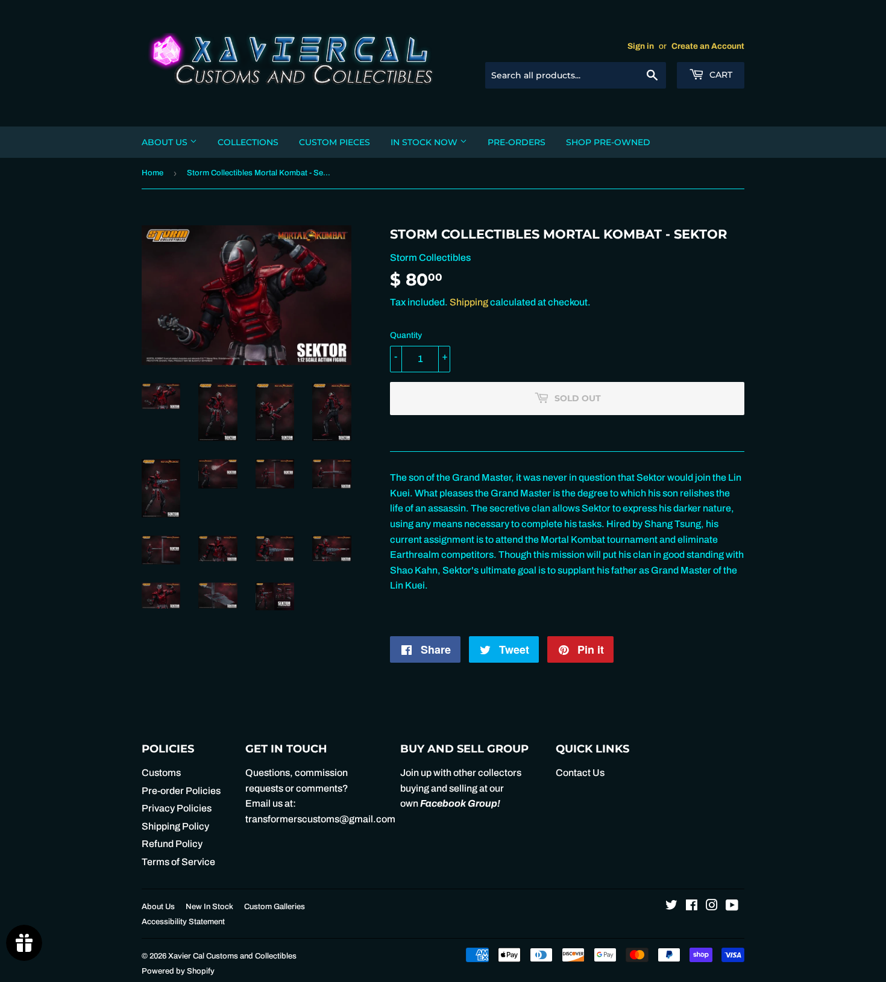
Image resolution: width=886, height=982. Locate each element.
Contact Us (580, 773)
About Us (166, 142)
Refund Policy (172, 844)
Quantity (406, 335)
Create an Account (707, 46)
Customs (161, 773)
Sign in (640, 46)
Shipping (469, 302)
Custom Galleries (274, 906)
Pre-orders (516, 142)
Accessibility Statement (183, 922)
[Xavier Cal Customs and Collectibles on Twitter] (671, 906)
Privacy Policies (177, 808)
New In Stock (209, 906)
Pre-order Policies (181, 791)
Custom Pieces (334, 142)
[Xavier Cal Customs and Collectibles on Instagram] (712, 906)
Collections (248, 142)
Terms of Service (178, 862)
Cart (719, 74)
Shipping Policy (175, 826)
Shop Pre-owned (608, 142)
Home (152, 173)
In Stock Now (425, 142)
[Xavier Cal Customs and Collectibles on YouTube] (732, 906)
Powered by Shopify (178, 971)
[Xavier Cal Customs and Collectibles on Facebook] (691, 906)
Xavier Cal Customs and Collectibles (232, 956)
